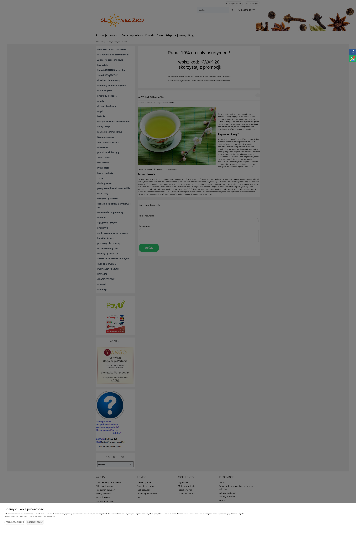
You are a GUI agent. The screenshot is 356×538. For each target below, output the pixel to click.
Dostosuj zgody (35, 522)
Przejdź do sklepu (15, 522)
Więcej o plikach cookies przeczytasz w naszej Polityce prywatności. (30, 516)
